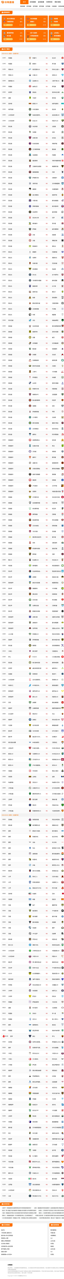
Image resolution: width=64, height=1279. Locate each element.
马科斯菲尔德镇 (36, 280)
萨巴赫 (54, 86)
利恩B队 (34, 859)
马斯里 (34, 1150)
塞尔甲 (10, 736)
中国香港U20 (55, 950)
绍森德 (54, 235)
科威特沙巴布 (56, 782)
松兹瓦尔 (35, 1104)
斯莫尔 (34, 63)
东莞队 (52, 1243)
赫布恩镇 (54, 280)
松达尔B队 (55, 836)
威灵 (53, 337)
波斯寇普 (35, 853)
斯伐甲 (10, 731)
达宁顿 (54, 286)
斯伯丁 (54, 292)
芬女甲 (10, 968)
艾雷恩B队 (55, 651)
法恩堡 (54, 126)
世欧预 (10, 776)
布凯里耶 (35, 990)
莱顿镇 (54, 474)
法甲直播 (48, 6)
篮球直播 (41, 2)
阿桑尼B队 (35, 836)
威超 (9, 98)
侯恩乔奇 (54, 195)
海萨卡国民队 (36, 979)
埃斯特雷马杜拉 (56, 1139)
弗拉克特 (35, 594)
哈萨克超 (10, 109)
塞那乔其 (54, 905)
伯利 (53, 406)
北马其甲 (10, 714)
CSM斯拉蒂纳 (56, 657)
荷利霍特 (54, 297)
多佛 (53, 132)
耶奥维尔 (35, 246)
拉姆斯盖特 (35, 360)
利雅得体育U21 (36, 811)
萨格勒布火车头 (56, 1042)
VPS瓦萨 (35, 933)
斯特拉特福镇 (56, 468)
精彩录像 (58, 2)
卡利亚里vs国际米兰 (6, 1232)
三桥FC (34, 371)
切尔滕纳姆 (55, 343)
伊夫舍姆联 (55, 520)
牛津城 (54, 309)
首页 (24, 2)
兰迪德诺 (54, 1007)
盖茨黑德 (54, 212)
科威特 (34, 893)
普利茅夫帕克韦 (36, 537)
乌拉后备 (10, 1161)
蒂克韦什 (35, 714)
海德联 (34, 406)
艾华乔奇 (54, 486)
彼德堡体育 (55, 463)
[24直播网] (8, 3)
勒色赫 (34, 349)
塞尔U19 (10, 1173)
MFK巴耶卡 (55, 731)
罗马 (53, 1036)
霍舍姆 (54, 149)
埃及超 (10, 565)
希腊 (33, 899)
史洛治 (54, 138)
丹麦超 (10, 1122)
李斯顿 (54, 451)
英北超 (10, 389)
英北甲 (10, 577)
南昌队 (52, 1246)
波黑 (53, 776)
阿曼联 (10, 58)
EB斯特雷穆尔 (56, 1184)
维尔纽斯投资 (56, 1116)
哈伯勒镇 (35, 269)
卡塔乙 (10, 651)
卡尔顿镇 (54, 588)
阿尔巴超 (10, 320)
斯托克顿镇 (35, 423)
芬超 (9, 905)
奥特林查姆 (55, 662)
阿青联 (10, 985)
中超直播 (54, 6)
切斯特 (34, 257)
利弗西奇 (54, 594)
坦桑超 (10, 771)
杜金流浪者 (35, 143)
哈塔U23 (54, 75)
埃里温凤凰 (35, 819)
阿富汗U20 (55, 121)
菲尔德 (54, 223)
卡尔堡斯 (54, 1110)
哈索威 (54, 480)
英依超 (10, 326)
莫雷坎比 (54, 257)
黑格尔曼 (54, 799)
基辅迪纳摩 (55, 725)
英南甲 (10, 639)
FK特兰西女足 (56, 748)
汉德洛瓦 (54, 742)
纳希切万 (35, 86)
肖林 (33, 542)
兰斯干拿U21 (55, 81)
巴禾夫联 (35, 600)
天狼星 (34, 1099)
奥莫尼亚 (35, 1144)
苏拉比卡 (35, 782)
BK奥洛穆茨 (35, 742)
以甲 (9, 876)
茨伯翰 (54, 531)
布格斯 (54, 377)
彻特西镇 (54, 525)
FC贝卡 (34, 657)
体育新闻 (49, 2)
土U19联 (10, 634)
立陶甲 (10, 799)
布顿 (33, 314)
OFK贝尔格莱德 (56, 1127)
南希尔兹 (35, 292)
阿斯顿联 (54, 389)
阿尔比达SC (35, 1053)
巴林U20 (54, 1190)
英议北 (10, 252)
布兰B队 (54, 842)
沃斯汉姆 (35, 617)
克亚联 (10, 1042)
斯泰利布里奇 (36, 611)
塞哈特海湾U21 (36, 793)
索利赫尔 (35, 223)
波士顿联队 (35, 195)
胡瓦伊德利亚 (56, 1065)
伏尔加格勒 (55, 1047)
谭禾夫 (54, 246)
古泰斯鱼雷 (35, 708)
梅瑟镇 (54, 314)
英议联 (10, 195)
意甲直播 (35, 6)
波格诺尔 (35, 622)
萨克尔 (34, 996)
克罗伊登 (35, 628)
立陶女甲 (10, 748)
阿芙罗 (54, 400)
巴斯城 (54, 514)
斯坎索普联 (55, 200)
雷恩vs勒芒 (4, 1251)
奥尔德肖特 (55, 206)
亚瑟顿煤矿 (55, 611)
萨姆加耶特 (35, 1002)
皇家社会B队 (55, 1133)
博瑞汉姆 (54, 240)
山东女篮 (52, 1241)
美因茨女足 (55, 962)
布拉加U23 (55, 560)
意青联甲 (10, 691)
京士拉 (34, 274)
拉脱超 (10, 674)
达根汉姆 (35, 138)
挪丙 (9, 831)
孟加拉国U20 (55, 115)
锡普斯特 (35, 588)
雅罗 (53, 928)
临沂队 (3, 1230)
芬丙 (9, 702)
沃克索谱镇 (35, 309)
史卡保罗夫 (55, 274)
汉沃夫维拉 (35, 525)
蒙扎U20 (34, 696)
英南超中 (10, 440)
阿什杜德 (54, 888)
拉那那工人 (55, 882)
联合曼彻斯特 (36, 400)
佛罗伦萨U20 (36, 691)
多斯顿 (34, 577)
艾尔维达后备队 (56, 793)
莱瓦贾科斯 (35, 1030)
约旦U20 (34, 121)
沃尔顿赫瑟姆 (56, 183)
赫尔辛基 (54, 916)
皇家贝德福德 (36, 474)
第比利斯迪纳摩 (36, 1070)
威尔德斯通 (55, 229)
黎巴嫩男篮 (53, 1230)
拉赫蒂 (54, 933)
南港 (33, 297)
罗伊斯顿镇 (35, 639)
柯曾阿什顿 (35, 389)
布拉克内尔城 (56, 497)
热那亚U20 (55, 696)
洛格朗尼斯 (35, 1139)
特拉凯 (34, 1116)
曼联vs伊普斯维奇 (6, 1241)
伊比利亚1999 (56, 719)
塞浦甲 (10, 1144)
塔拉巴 (34, 805)
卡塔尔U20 (35, 956)
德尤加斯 (35, 799)
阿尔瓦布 (54, 1059)
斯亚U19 (10, 754)
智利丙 (10, 871)
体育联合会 (55, 871)
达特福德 (35, 343)
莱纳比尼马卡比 (36, 888)
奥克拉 (54, 1025)
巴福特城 (54, 252)
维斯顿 (34, 189)
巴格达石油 (55, 805)
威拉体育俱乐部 (36, 668)
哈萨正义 (54, 990)
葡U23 (10, 560)
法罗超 (10, 1184)
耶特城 (34, 554)
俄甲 (9, 1047)
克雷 (33, 337)
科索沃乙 (10, 685)
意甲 (11, 1036)
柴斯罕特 (35, 331)
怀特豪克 (35, 377)
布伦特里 (35, 126)
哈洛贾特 (35, 212)
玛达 (33, 848)
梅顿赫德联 (35, 172)
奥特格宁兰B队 (56, 848)
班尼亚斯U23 (36, 69)
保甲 (9, 865)
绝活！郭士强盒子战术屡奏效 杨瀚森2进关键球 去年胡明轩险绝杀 (19, 1210)
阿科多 (54, 996)
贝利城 (34, 451)
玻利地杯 (10, 979)
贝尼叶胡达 (55, 876)
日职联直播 (61, 6)
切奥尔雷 (35, 263)
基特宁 (34, 457)
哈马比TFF (35, 1110)
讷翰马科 (35, 463)
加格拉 (34, 719)
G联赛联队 (53, 1235)
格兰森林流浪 (36, 662)
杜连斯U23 (35, 560)
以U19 (10, 973)
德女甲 (10, 962)
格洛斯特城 (35, 520)
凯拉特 (54, 109)
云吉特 (34, 383)
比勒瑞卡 (54, 177)
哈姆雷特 (54, 349)
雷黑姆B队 (35, 1025)
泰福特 (34, 252)
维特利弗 (54, 360)
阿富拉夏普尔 (36, 882)
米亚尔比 (54, 1087)
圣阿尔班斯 (55, 331)
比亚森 (54, 1076)
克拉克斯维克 (36, 1184)
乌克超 (10, 725)
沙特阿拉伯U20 (36, 950)
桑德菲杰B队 (55, 859)
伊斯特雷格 (35, 206)
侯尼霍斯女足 (36, 825)
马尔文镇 (35, 531)
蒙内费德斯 (55, 622)
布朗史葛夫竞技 (56, 491)
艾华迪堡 (54, 1144)
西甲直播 (28, 6)
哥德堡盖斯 (35, 1093)
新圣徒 (54, 98)
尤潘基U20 (55, 985)
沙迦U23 (34, 75)
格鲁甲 (10, 708)
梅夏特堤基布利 (56, 708)
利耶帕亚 (35, 674)
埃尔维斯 (35, 916)
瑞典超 (10, 1087)
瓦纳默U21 (35, 81)
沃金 (33, 235)
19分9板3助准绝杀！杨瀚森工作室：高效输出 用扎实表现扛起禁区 (19, 1217)
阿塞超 (10, 86)
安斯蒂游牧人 (36, 440)
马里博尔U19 (36, 754)
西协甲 (10, 1139)
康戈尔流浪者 (36, 582)
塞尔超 (10, 1127)
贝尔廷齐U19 (36, 759)
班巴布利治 (55, 428)
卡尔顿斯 (54, 371)
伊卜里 (54, 1013)
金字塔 (54, 1150)
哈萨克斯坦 (55, 103)
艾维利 (54, 366)
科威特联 (10, 782)
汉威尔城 (54, 503)
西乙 (9, 1133)
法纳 (33, 842)
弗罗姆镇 (35, 514)
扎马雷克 (35, 1156)
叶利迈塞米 (35, 109)
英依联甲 (10, 582)
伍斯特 (34, 491)
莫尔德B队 (55, 831)
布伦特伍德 (35, 326)
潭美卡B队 (35, 945)
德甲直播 (41, 6)
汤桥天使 (35, 183)
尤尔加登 (35, 1087)
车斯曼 (34, 132)
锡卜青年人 (55, 1019)
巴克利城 (54, 263)
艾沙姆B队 (35, 1059)
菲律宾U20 (55, 679)
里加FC (54, 674)
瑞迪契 (34, 480)
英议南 (10, 126)
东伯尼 (54, 354)
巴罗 (53, 217)
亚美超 (10, 819)
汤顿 (53, 554)
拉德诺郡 (54, 1082)
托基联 (54, 155)
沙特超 (10, 1065)
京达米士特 (35, 217)
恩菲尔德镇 (55, 383)
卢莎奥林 (35, 486)
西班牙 (54, 899)
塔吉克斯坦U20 (36, 1190)
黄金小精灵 (55, 771)
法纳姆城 (35, 155)
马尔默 (54, 1099)
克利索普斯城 (56, 645)
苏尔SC (34, 1019)
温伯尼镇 (54, 548)
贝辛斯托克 (35, 497)
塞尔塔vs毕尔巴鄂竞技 (7, 1235)
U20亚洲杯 (11, 115)
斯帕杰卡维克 (36, 831)
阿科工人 (35, 876)
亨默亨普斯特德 (56, 160)
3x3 (51, 1238)
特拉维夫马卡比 (36, 1196)
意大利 (34, 1179)
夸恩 (53, 411)
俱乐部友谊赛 (12, 742)
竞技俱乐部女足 (56, 571)
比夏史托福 (35, 446)
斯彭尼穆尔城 (36, 303)
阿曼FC (34, 58)
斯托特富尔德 (56, 639)
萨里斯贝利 (35, 177)
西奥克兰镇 (55, 577)
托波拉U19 (35, 1173)
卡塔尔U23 (55, 1053)
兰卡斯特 (35, 417)
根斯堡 (34, 645)
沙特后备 (10, 788)
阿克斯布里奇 (36, 548)
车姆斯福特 (55, 189)
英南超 (10, 497)
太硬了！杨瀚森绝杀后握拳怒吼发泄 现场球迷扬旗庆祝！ (17, 1207)
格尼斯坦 (35, 910)
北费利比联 (35, 605)
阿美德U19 (35, 634)
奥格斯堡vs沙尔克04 (6, 1254)
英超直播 (22, 6)
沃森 (33, 240)
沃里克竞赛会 (36, 468)
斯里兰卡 (35, 103)
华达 (53, 714)
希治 (53, 446)
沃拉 (33, 320)
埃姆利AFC (35, 394)
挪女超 (10, 825)
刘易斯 (34, 354)
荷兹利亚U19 (55, 973)
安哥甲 (10, 92)
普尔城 (54, 537)
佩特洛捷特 (55, 1156)
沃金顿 (54, 417)
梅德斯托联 (55, 166)
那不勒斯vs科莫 (5, 1249)
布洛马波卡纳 (56, 1093)
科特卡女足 (35, 968)
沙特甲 (10, 990)
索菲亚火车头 (56, 865)
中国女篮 (52, 1232)
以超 (9, 1196)
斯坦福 (54, 457)
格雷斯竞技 (55, 582)
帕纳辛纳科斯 (56, 1030)
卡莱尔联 (35, 200)
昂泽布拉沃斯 (56, 92)
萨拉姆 (34, 1065)
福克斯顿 (35, 160)
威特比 (34, 434)
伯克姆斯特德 (36, 503)
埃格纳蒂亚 (55, 320)
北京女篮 (52, 1249)
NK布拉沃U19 (56, 754)
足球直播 (33, 2)
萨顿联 (34, 229)
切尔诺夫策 (35, 725)
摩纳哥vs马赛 (4, 1238)
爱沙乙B (10, 945)
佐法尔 (54, 58)
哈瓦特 (54, 508)
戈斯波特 (54, 542)
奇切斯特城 (35, 508)
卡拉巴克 (54, 1002)
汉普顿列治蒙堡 (36, 166)
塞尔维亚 (54, 1179)
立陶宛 (34, 776)
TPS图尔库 (55, 910)
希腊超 (10, 1030)
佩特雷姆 (35, 565)
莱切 (33, 1036)
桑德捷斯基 (55, 1122)
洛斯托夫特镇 (56, 617)
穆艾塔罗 (35, 651)
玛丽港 (34, 928)
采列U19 (54, 765)
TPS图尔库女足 (56, 968)
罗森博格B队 (36, 1076)
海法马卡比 (55, 1196)
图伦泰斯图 (55, 702)
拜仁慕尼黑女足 (36, 962)
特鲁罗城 (54, 143)
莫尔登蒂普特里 (56, 326)
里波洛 (34, 92)
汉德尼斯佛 (55, 303)
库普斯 (54, 922)
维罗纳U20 (55, 691)
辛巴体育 (35, 771)
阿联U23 (10, 69)
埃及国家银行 (56, 565)
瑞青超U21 (11, 81)
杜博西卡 (54, 736)
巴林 (53, 893)
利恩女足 (54, 939)
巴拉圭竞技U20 (36, 985)
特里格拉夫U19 (56, 759)
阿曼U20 (54, 956)
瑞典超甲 (10, 1104)
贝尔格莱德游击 (36, 1127)
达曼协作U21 (36, 788)
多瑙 (33, 865)
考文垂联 (54, 600)
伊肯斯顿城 (35, 411)
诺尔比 (54, 1104)
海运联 (54, 269)
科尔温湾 (35, 1007)
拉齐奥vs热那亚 (5, 1243)
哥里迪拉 (54, 1070)
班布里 (54, 440)
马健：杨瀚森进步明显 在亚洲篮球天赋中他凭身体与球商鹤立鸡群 (19, 1212)
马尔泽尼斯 (35, 731)
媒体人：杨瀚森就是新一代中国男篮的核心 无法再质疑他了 (17, 1215)
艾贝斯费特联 (36, 149)
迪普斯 (34, 702)
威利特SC (55, 668)
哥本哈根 (35, 1122)
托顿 (53, 172)
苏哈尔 (34, 1013)
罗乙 (9, 657)
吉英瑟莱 (54, 394)
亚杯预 (10, 103)
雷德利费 (35, 286)
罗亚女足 (35, 939)
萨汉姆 (54, 63)
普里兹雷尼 (55, 685)
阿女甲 (10, 571)
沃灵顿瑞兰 (35, 428)
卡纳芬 (34, 98)
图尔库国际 (35, 922)
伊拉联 (10, 805)
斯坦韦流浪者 (36, 366)
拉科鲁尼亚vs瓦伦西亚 (7, 1246)
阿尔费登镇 (55, 434)
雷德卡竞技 (55, 423)
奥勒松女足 (55, 825)
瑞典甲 (10, 1110)
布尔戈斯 (35, 1133)
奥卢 (33, 905)
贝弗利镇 (54, 605)
